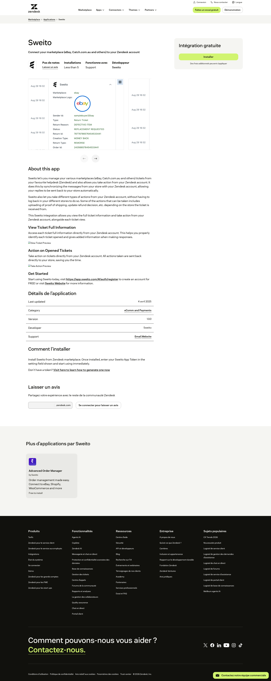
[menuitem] (237, 2)
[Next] (96, 159)
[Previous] (84, 159)
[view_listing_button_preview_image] (76, 114)
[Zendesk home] (35, 8)
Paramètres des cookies (108, 674)
